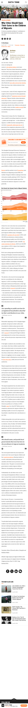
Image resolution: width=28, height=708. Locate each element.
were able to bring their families (18, 83)
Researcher (12, 52)
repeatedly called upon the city (14, 125)
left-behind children (11, 67)
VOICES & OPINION (5, 20)
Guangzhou (20, 170)
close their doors (7, 359)
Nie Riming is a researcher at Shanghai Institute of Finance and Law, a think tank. (17, 57)
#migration (17, 45)
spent (7, 406)
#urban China (4, 46)
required (13, 288)
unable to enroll (19, 107)
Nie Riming (5, 43)
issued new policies (8, 457)
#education (22, 45)
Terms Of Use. (23, 145)
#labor (9, 46)
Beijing (3, 170)
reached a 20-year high (13, 235)
